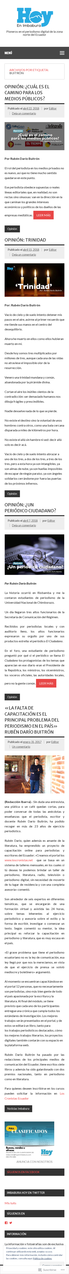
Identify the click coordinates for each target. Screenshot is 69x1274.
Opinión (12, 228)
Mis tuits (10, 1203)
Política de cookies (42, 1258)
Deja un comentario (24, 113)
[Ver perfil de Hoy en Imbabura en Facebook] (6, 1222)
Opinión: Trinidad (25, 240)
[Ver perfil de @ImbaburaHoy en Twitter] (10, 1222)
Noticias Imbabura (18, 1108)
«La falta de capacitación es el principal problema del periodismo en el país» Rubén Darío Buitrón (32, 720)
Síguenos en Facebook (23, 1172)
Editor (53, 108)
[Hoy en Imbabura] (34, 26)
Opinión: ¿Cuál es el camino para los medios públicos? (27, 92)
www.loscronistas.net (20, 860)
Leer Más (43, 215)
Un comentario (21, 746)
